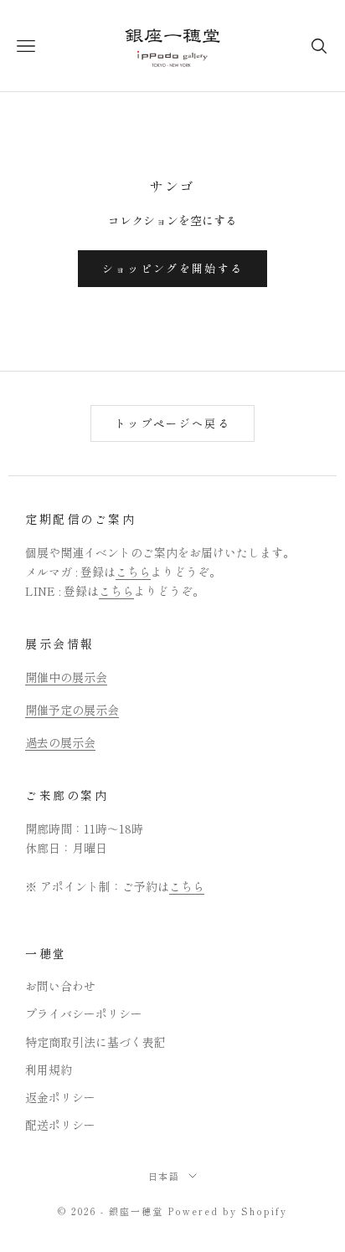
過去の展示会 (60, 742)
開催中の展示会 (66, 677)
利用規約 (48, 1069)
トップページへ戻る (172, 423)
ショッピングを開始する (173, 268)
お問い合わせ (60, 985)
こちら (133, 571)
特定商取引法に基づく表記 (95, 1042)
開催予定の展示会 (72, 709)
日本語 (164, 1176)
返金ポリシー (60, 1097)
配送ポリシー (60, 1124)
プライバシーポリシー (83, 1013)
